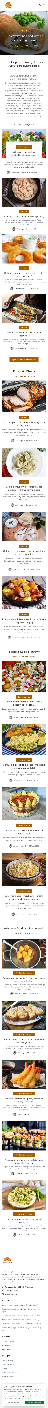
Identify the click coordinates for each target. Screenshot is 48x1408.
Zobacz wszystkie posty (24, 376)
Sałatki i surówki (24, 697)
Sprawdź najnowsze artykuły (24, 360)
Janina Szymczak (8, 1349)
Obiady (24, 30)
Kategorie (6, 1355)
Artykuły (6, 1300)
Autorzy (6, 1336)
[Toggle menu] (44, 5)
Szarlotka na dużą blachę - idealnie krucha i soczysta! (21, 1324)
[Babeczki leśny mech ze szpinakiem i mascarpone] (24, 143)
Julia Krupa (6, 1345)
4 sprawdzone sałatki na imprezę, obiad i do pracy (20, 1320)
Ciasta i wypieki (24, 147)
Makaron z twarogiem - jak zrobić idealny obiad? (20, 1305)
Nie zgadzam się (13, 1402)
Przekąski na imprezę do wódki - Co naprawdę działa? (22, 1316)
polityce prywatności (24, 1398)
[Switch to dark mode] (40, 5)
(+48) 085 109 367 (11, 1291)
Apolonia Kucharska (9, 1341)
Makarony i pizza (8, 1365)
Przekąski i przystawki (24, 973)
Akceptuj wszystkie (34, 1402)
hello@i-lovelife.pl (11, 1294)
